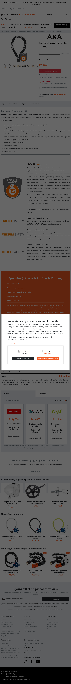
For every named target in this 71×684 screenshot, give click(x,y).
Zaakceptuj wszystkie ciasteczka (48, 358)
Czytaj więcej (12, 343)
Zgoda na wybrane (23, 358)
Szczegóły (47, 354)
